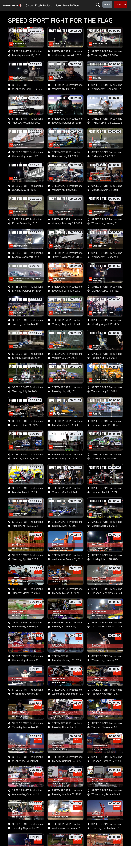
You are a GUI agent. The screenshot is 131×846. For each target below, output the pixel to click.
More (57, 5)
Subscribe (120, 4)
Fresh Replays (43, 5)
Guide (29, 5)
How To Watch (72, 5)
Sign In (107, 4)
